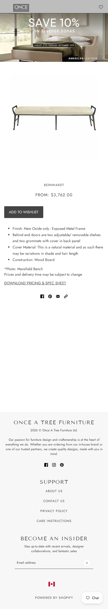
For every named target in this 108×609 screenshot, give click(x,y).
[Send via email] (58, 296)
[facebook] (46, 464)
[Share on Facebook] (42, 296)
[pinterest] (62, 464)
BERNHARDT (54, 185)
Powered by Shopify (54, 597)
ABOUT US (54, 491)
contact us (54, 501)
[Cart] (101, 7)
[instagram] (54, 464)
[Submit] (86, 562)
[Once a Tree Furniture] (21, 8)
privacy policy (54, 511)
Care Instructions (54, 521)
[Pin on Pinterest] (50, 296)
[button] (66, 296)
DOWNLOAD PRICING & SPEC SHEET (35, 283)
